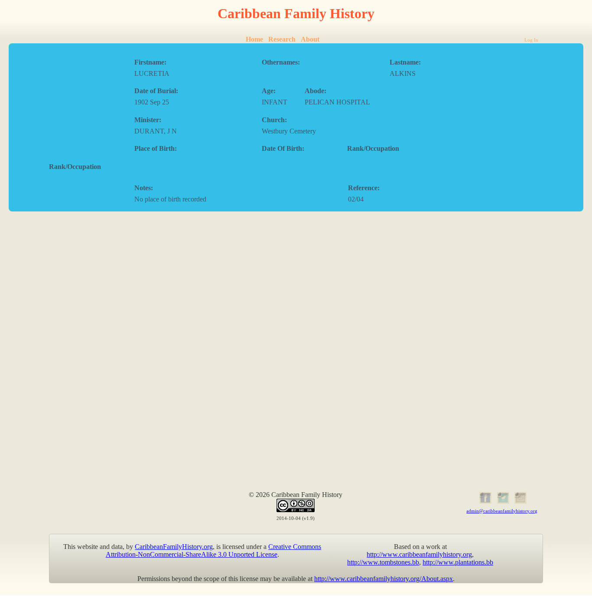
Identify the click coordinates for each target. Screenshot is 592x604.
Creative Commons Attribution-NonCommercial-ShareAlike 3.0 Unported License (214, 550)
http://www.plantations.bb (458, 562)
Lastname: (405, 62)
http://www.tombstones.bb (383, 562)
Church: (274, 119)
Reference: (364, 188)
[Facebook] (484, 502)
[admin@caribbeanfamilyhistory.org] (520, 502)
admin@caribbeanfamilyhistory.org (501, 510)
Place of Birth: (155, 148)
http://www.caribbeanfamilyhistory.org (419, 554)
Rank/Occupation (373, 148)
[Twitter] (502, 502)
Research (282, 39)
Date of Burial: (156, 90)
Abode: (315, 90)
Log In (531, 39)
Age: (269, 90)
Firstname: (150, 62)
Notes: (143, 188)
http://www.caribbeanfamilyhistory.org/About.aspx (383, 578)
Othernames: (281, 62)
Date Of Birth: (283, 148)
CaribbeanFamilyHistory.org (174, 546)
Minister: (147, 119)
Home (254, 39)
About (310, 39)
